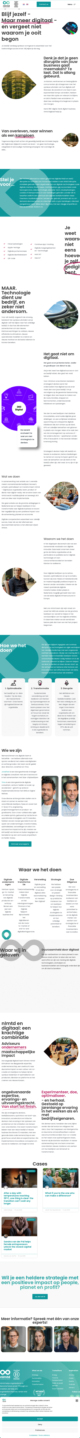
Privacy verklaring (44, 1435)
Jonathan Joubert (69, 814)
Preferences (40, 1430)
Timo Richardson (50, 814)
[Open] (72, 4)
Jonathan (5, 772)
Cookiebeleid (33, 1435)
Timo (4, 782)
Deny (40, 1424)
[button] (77, 1400)
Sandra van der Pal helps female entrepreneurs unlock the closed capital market (17, 1245)
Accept (40, 1419)
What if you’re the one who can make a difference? (60, 1194)
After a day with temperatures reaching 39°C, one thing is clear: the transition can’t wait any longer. (18, 1198)
